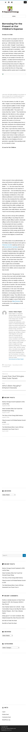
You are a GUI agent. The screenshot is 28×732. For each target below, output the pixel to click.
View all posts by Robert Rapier (16, 359)
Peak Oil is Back (12, 620)
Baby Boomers (16, 301)
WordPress (9, 730)
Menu (14, 16)
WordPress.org (6, 719)
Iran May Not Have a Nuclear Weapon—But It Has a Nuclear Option (13, 611)
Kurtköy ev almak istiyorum (9, 600)
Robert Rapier (7, 365)
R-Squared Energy (10, 12)
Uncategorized (6, 366)
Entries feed (5, 714)
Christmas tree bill (7, 245)
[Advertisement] (14, 165)
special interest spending (10, 247)
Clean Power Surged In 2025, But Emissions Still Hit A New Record (13, 602)
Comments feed (6, 717)
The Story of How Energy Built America (12, 415)
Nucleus (3, 728)
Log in (3, 711)
